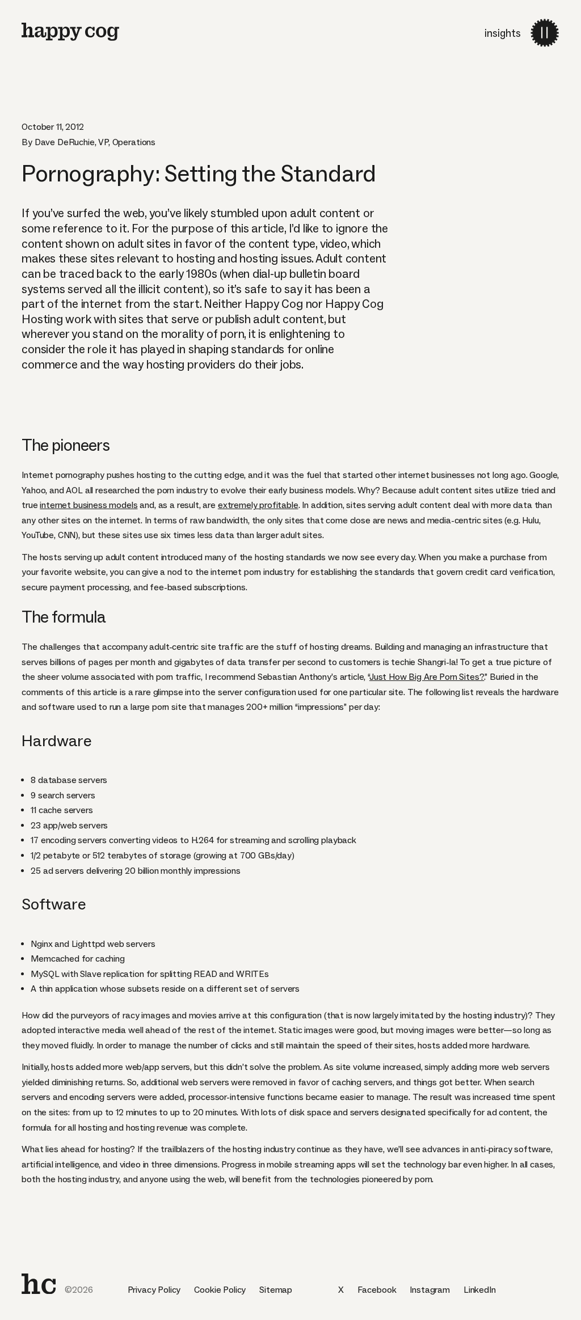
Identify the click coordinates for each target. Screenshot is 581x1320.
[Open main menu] (545, 32)
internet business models (88, 505)
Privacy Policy (154, 1289)
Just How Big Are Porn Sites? (427, 676)
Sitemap (275, 1289)
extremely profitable (258, 505)
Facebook (377, 1289)
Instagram (430, 1289)
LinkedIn (480, 1289)
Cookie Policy (220, 1289)
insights (503, 33)
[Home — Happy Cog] (70, 32)
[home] (39, 1284)
